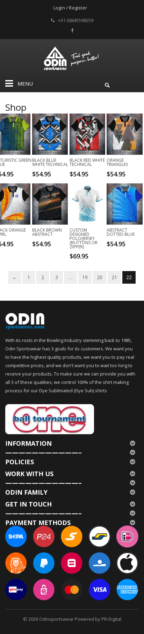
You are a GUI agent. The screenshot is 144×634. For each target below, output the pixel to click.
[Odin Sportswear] (72, 57)
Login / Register (70, 8)
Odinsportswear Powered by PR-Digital (80, 619)
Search (107, 84)
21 (114, 277)
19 (85, 277)
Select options (52, 173)
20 (99, 277)
